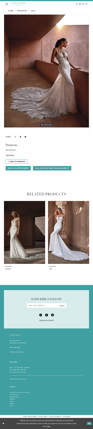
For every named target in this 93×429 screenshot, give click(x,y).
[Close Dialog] (3, 423)
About (12, 401)
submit (62, 305)
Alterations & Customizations (20, 392)
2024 (33, 11)
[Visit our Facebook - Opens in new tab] (46, 315)
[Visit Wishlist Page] (86, 4)
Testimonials (14, 395)
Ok (89, 423)
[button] (7, 4)
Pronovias (22, 11)
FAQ (11, 406)
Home (10, 11)
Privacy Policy (43, 416)
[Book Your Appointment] (80, 4)
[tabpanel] (46, 71)
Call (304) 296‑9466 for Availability (52, 168)
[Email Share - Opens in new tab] (25, 137)
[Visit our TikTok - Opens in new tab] (52, 315)
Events (12, 404)
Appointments (14, 397)
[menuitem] (7, 4)
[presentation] (33, 232)
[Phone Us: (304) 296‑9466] (76, 4)
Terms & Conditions (55, 416)
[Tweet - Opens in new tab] (15, 137)
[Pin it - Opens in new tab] (20, 137)
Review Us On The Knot (46, 320)
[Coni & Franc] (18, 4)
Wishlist (12, 399)
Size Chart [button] (10, 155)
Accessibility (66, 416)
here (48, 426)
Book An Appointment (18, 168)
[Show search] (83, 4)
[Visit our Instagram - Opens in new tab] (40, 315)
